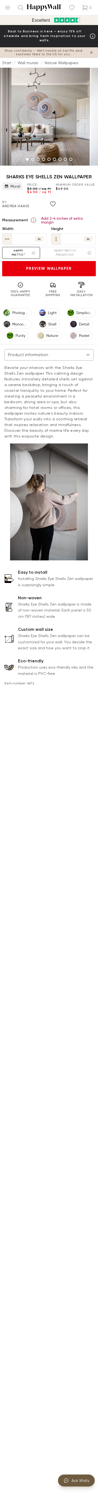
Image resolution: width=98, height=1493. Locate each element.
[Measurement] (33, 220)
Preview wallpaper (49, 268)
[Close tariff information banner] (91, 52)
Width (7, 228)
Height (57, 228)
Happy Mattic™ (18, 252)
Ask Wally (80, 1480)
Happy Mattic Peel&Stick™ (65, 252)
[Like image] (52, 203)
